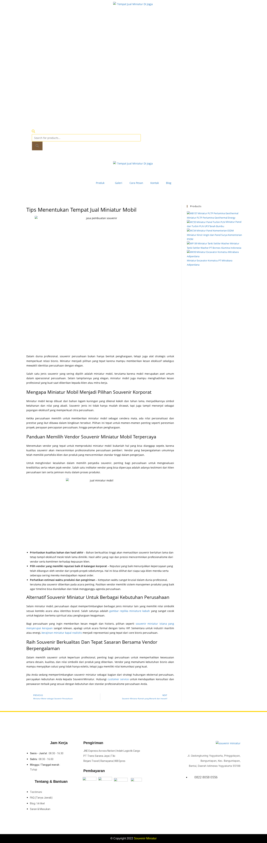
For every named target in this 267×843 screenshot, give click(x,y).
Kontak (154, 183)
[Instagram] (234, 790)
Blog (168, 183)
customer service (118, 679)
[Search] (37, 145)
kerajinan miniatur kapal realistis (62, 632)
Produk (100, 183)
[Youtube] (238, 790)
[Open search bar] (33, 132)
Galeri (118, 183)
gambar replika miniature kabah (129, 611)
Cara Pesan (136, 183)
